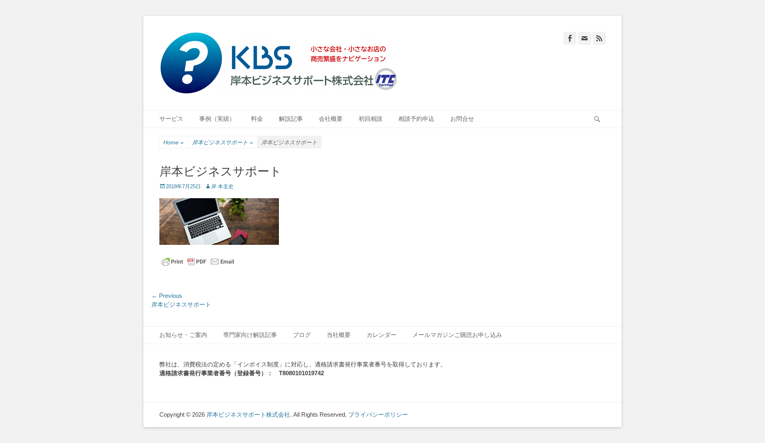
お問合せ (462, 118)
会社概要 (331, 118)
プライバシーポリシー (378, 414)
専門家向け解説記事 (250, 334)
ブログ (302, 334)
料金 (257, 118)
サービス (171, 118)
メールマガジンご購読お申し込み (457, 334)
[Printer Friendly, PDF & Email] (198, 262)
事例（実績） (217, 118)
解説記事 (291, 118)
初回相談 (370, 118)
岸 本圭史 (222, 186)
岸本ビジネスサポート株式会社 (248, 414)
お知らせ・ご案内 (183, 334)
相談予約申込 (416, 118)
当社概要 (339, 334)
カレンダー (381, 334)
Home (173, 142)
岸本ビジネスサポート (222, 142)
